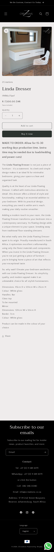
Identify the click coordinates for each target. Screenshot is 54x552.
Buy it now (27, 134)
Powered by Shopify (35, 547)
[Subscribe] (45, 452)
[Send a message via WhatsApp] (48, 546)
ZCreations (22, 547)
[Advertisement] (27, 388)
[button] (6, 14)
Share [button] (8, 336)
